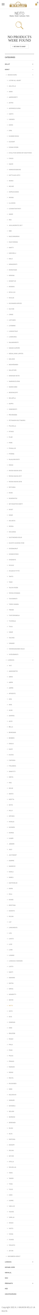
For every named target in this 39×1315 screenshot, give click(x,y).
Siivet (11, 509)
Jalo (10, 849)
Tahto (11, 576)
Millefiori (12, 370)
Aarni (11, 682)
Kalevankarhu (14, 236)
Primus (11, 1061)
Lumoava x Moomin (16, 961)
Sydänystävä (13, 554)
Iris (10, 220)
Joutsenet (13, 855)
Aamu (11, 92)
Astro (11, 103)
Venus (11, 1223)
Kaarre (11, 861)
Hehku (11, 181)
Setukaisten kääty (16, 504)
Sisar (11, 515)
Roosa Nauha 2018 (15, 482)
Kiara (11, 888)
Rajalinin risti (14, 459)
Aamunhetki (13, 671)
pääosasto (9, 1283)
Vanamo (12, 643)
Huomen (12, 827)
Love (10, 944)
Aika (10, 699)
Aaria (11, 677)
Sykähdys (12, 560)
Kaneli (11, 877)
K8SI (10, 231)
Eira (10, 130)
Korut (16, 16)
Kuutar (11, 309)
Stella (11, 1162)
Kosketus (12, 281)
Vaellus (12, 1206)
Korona (11, 275)
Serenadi (12, 1122)
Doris (11, 125)
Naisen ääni (13, 387)
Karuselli (12, 253)
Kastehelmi (13, 883)
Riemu (11, 465)
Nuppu (11, 404)
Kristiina (12, 905)
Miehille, (8, 1273)
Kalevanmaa (13, 242)
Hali (10, 783)
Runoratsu (13, 498)
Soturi (11, 1156)
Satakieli (12, 1106)
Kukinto (12, 911)
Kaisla (11, 872)
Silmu (11, 1128)
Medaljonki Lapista (16, 353)
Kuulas (11, 298)
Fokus (11, 158)
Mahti (11, 972)
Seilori (11, 1111)
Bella (11, 727)
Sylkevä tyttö (14, 571)
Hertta (11, 799)
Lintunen (12, 320)
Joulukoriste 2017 (15, 225)
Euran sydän (13, 147)
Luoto (11, 966)
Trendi (11, 610)
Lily (10, 922)
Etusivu (12, 16)
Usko (10, 1195)
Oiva (10, 1017)
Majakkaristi (14, 342)
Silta (10, 1134)
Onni (10, 1028)
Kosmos (12, 287)
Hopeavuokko (14, 192)
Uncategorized (10, 1294)
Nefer (11, 1000)
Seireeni (12, 1117)
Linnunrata (13, 927)
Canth (11, 114)
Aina (10, 705)
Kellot (7, 64)
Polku (11, 1056)
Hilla (11, 810)
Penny (11, 1039)
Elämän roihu (14, 136)
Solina (11, 1150)
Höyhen (11, 816)
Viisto (11, 1228)
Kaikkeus (12, 866)
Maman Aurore (14, 348)
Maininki (12, 978)
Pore (10, 443)
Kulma (11, 916)
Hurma (11, 833)
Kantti (11, 247)
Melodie (12, 359)
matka (11, 983)
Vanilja (11, 1217)
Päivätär (12, 1033)
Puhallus (12, 448)
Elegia (11, 755)
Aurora (11, 716)
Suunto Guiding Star (16, 543)
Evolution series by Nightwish (20, 153)
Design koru (12, 75)
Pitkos (11, 431)
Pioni (10, 1050)
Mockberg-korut (14, 1256)
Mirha (11, 989)
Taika (11, 1173)
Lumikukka (13, 337)
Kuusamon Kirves (15, 303)
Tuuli (11, 626)
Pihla (11, 1045)
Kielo (11, 259)
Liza (10, 933)
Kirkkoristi (13, 264)
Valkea (11, 1212)
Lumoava (22, 16)
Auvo (10, 721)
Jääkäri (11, 844)
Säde (10, 1089)
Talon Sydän (13, 588)
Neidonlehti (13, 392)
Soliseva (12, 521)
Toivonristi (13, 599)
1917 (10, 666)
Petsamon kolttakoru (17, 420)
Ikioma (11, 197)
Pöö (6, 1289)
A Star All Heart (15, 80)
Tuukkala (12, 621)
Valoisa (11, 638)
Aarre (11, 688)
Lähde (11, 314)
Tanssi (11, 1178)
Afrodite (12, 693)
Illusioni (12, 203)
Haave (11, 164)
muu (6, 1278)
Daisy (11, 749)
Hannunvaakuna (15, 170)
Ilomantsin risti (15, 209)
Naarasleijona (14, 381)
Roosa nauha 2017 (15, 476)
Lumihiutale (13, 331)
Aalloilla (12, 86)
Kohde (11, 900)
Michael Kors (10, 1267)
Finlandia (12, 766)
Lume (11, 950)
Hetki (11, 805)
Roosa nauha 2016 (15, 471)
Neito (11, 1005)
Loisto (11, 939)
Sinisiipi (12, 1145)
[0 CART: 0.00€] (36, 5)
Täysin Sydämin (14, 593)
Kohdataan (13, 270)
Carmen (12, 119)
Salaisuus (12, 1095)
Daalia (11, 744)
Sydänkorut (13, 548)
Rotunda (12, 487)
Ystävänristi (13, 654)
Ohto (11, 1011)
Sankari (12, 1100)
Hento (11, 794)
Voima (11, 1234)
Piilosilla (12, 426)
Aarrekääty (13, 97)
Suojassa (12, 532)
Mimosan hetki (14, 376)
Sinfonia (12, 1139)
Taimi (10, 582)
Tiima (11, 1184)
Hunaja (11, 822)
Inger (11, 214)
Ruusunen (12, 1083)
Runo (11, 493)
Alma (10, 710)
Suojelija (12, 1167)
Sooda (11, 526)
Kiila (10, 894)
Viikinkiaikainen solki (17, 649)
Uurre (11, 1200)
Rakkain (12, 1067)
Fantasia (12, 760)
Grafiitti (12, 771)
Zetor (11, 1251)
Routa (11, 1078)
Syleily (11, 565)
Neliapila (12, 398)
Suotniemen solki (15, 537)
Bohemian (12, 732)
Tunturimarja (14, 615)
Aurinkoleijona (14, 108)
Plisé (11, 437)
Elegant (12, 142)
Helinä (11, 186)
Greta (11, 777)
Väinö (11, 632)
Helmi (11, 788)
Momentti (12, 994)
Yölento (12, 1245)
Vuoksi (11, 1240)
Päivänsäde (13, 415)
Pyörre (11, 454)
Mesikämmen (13, 365)
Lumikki (11, 955)
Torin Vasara (14, 604)
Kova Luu (12, 292)
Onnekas (12, 1022)
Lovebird (12, 326)
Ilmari (11, 838)
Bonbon (11, 738)
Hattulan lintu (14, 175)
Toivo (11, 1189)
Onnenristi (13, 409)
